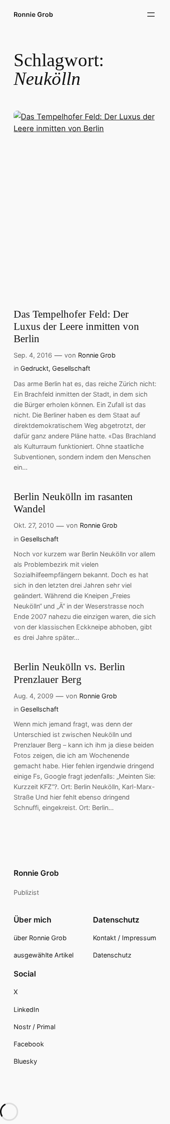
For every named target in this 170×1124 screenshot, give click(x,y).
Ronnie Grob (33, 14)
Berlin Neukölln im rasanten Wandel (73, 503)
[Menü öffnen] (151, 14)
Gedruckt (34, 368)
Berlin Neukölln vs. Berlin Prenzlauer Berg (69, 673)
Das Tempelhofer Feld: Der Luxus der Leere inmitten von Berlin (76, 326)
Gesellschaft (71, 368)
